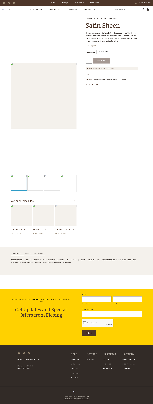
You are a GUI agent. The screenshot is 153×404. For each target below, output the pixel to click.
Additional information (34, 253)
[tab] (17, 253)
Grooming (104, 19)
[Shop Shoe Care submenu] (79, 10)
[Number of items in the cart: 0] (148, 9)
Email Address (88, 309)
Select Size (90, 53)
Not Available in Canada (117, 79)
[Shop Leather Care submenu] (62, 10)
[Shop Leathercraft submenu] (44, 10)
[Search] (137, 9)
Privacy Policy (84, 399)
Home (88, 19)
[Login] (143, 9)
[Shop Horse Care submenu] (97, 10)
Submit (89, 333)
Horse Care (95, 19)
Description (17, 253)
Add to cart (101, 60)
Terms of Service (70, 399)
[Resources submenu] (83, 3)
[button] (74, 201)
